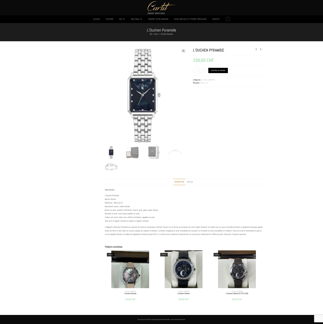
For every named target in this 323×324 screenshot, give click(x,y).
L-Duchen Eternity (130, 293)
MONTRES (212, 80)
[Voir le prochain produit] (260, 49)
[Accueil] (151, 34)
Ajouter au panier (218, 70)
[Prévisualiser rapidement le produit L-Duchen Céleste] (208, 254)
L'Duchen (205, 80)
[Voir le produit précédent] (256, 49)
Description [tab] (179, 182)
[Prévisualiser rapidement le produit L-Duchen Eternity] (154, 254)
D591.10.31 (204, 83)
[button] (183, 51)
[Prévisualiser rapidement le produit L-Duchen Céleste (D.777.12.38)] (261, 254)
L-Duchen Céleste (183, 293)
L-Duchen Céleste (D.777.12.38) (237, 293)
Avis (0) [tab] (190, 182)
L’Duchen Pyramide (166, 34)
